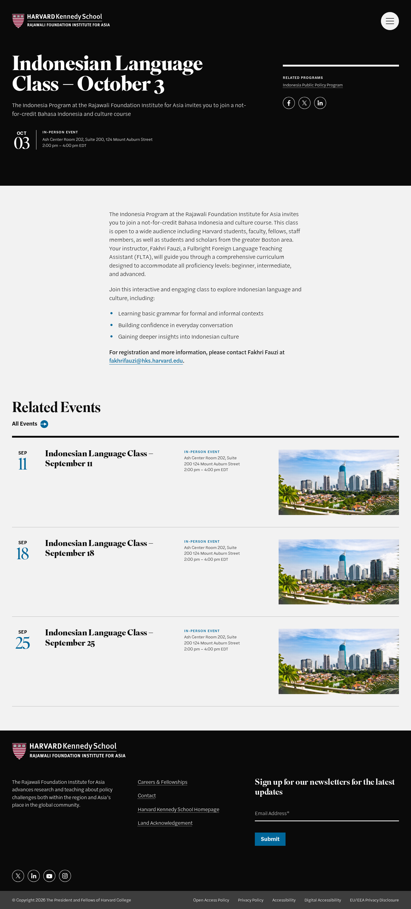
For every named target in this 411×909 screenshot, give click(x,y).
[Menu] (390, 21)
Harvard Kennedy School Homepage (178, 809)
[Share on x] (304, 103)
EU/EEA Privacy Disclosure (374, 900)
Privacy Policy (250, 900)
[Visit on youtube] (49, 876)
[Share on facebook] (289, 103)
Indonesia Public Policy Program (313, 85)
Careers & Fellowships (162, 781)
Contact (147, 795)
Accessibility (283, 900)
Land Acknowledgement (165, 822)
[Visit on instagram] (65, 876)
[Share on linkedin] (320, 103)
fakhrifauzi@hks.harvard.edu (146, 360)
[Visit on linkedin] (34, 876)
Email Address (265, 806)
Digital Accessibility (322, 900)
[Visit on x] (18, 876)
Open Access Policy (211, 900)
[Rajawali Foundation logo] (61, 21)
